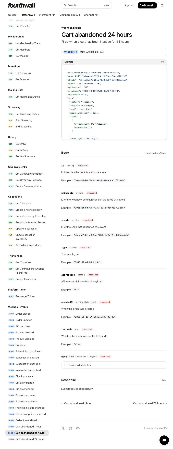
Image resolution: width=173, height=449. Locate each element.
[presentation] (29, 234)
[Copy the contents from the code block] (162, 62)
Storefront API (47, 14)
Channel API (91, 14)
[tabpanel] (114, 102)
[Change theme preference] (162, 5)
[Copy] (163, 52)
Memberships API (69, 14)
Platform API (28, 14)
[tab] (69, 62)
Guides (12, 14)
